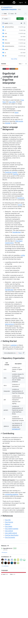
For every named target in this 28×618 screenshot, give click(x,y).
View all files (14, 59)
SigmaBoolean (16, 232)
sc (5, 52)
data (6, 36)
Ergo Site (7, 520)
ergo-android (9, 531)
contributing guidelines (11, 494)
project (6, 49)
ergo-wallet (12, 102)
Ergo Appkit (8, 526)
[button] (24, 353)
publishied (14, 345)
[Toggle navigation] (2, 2)
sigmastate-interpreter (9, 9)
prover (20, 204)
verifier (23, 255)
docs (6, 39)
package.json (16, 429)
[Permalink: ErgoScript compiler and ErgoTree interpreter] (1, 78)
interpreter (7, 43)
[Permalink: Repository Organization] (1, 358)
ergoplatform (7, 7)
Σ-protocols (20, 198)
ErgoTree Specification (11, 535)
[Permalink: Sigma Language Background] (1, 128)
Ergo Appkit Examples (11, 528)
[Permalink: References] (1, 516)
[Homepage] (14, 2)
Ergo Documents (10, 537)
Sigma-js (7, 524)
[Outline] (26, 63)
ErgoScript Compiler (11, 172)
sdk (5, 55)
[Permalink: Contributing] (1, 433)
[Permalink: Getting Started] (1, 341)
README (7, 123)
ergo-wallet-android (11, 533)
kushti (6, 23)
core (6, 33)
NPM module (19, 121)
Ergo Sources (9, 522)
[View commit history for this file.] (24, 23)
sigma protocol (9, 324)
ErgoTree (15, 174)
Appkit (16, 112)
